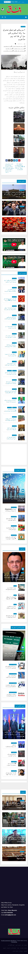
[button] (5, 17)
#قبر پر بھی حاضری (19, 48)
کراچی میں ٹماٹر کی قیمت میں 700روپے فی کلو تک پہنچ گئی (15, 227)
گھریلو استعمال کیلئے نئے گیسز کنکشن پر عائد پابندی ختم (11, 384)
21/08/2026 (20, 807)
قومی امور (23, 26)
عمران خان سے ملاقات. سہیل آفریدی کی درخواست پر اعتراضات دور (10, 292)
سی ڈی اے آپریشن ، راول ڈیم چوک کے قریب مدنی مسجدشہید (10, 421)
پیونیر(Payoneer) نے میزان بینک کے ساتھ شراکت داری (10, 510)
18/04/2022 (20, 579)
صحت (18, 948)
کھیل (4, 948)
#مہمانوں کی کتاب (19, 50)
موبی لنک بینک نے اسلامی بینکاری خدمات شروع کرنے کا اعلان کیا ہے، (14, 499)
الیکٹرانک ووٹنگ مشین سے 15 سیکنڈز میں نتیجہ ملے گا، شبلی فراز (19, 166)
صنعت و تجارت (21, 494)
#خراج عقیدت (8, 46)
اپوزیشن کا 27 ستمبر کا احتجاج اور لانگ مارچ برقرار (15, 805)
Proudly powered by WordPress (8, 940)
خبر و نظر (14, 370)
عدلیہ (22, 572)
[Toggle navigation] (2, 17)
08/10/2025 (20, 736)
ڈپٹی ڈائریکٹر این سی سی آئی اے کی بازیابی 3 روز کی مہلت (14, 194)
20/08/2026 (20, 858)
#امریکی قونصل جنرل (19, 46)
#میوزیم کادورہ (8, 50)
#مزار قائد (9, 48)
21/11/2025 (20, 500)
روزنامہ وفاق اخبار (18, 951)
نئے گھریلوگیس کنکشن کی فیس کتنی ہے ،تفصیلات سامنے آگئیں (10, 319)
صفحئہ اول (24, 945)
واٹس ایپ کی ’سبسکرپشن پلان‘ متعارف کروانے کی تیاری (14, 655)
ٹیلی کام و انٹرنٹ (20, 651)
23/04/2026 (20, 657)
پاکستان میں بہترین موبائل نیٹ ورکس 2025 (11, 677)
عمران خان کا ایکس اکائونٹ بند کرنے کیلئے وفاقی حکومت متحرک (10, 310)
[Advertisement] (14, 454)
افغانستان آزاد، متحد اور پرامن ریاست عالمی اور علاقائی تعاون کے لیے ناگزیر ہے (14, 735)
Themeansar (14, 942)
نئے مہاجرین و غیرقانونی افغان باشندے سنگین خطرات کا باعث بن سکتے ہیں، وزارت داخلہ (9, 168)
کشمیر (25, 951)
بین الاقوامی (21, 729)
